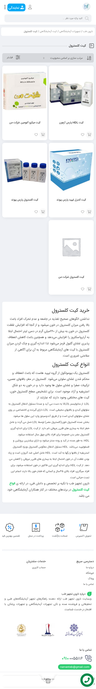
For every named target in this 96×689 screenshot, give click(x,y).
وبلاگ (91, 579)
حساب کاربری (39, 568)
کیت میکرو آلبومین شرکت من (24, 122)
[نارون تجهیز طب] (86, 7)
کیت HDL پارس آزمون (71, 122)
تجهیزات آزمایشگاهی (70, 32)
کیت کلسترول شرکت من (71, 277)
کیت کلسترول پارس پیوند (24, 200)
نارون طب (88, 32)
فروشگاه (90, 573)
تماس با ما (88, 584)
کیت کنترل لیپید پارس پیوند (71, 200)
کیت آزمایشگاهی (48, 32)
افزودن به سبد (89, 134)
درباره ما (90, 568)
